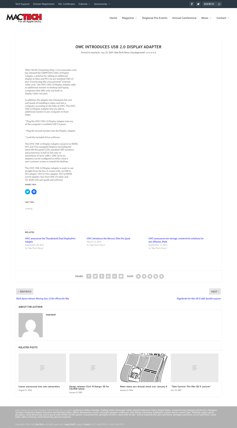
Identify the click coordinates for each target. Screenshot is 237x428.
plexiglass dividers (108, 414)
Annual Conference (184, 18)
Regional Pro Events (154, 18)
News (204, 18)
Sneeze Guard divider (147, 414)
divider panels (75, 414)
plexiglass (20, 414)
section (167, 412)
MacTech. (40, 424)
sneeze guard (49, 414)
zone (188, 412)
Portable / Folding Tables (103, 410)
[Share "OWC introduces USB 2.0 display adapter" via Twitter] (95, 276)
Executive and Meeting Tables (57, 412)
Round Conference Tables (145, 410)
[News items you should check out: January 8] (144, 368)
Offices (76, 412)
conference (123, 412)
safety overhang (28, 416)
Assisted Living (179, 410)
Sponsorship (100, 4)
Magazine (128, 18)
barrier (175, 412)
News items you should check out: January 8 (143, 386)
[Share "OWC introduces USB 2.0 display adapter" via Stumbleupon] (114, 276)
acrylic (96, 412)
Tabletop (196, 412)
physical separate (62, 416)
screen (182, 412)
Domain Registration (43, 4)
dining (138, 412)
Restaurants (86, 412)
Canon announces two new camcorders (39, 386)
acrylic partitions (201, 414)
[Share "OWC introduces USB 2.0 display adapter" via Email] (121, 276)
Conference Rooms (33, 412)
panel (211, 412)
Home (113, 18)
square (204, 412)
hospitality (158, 412)
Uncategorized (137, 52)
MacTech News (121, 52)
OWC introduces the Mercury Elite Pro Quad (108, 238)
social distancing (34, 414)
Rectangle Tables (124, 410)
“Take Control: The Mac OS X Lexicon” (191, 386)
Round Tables (164, 410)
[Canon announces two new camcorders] (42, 368)
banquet (114, 412)
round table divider (127, 414)
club (132, 412)
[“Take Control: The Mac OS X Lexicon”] (194, 368)
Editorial (83, 4)
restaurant (147, 412)
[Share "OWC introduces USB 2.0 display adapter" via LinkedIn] (108, 276)
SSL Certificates (66, 4)
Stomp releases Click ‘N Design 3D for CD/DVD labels (89, 387)
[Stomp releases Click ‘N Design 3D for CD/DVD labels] (93, 368)
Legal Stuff (69, 424)
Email (87, 424)
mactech (95, 52)
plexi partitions (165, 414)
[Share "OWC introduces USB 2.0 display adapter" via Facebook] (89, 276)
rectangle (104, 412)
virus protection (90, 414)
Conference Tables (81, 410)
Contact (221, 18)
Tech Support (22, 4)
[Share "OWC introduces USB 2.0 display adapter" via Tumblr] (102, 276)
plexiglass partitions (183, 414)
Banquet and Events (196, 410)
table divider (62, 414)
